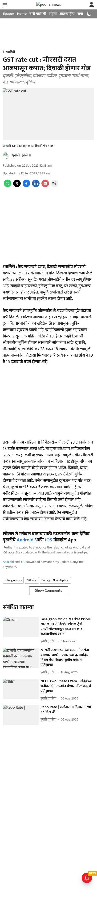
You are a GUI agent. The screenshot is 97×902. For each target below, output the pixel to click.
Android (25, 540)
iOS (48, 540)
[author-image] (6, 155)
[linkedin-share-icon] (36, 186)
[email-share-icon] (45, 186)
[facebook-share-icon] (26, 186)
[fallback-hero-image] (21, 627)
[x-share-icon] (17, 186)
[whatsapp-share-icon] (7, 186)
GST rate (32, 580)
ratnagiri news (13, 580)
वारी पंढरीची (37, 14)
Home (22, 14)
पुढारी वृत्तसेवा (21, 155)
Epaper (8, 14)
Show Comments (48, 590)
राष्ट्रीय (53, 14)
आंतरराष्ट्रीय (67, 14)
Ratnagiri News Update (55, 580)
